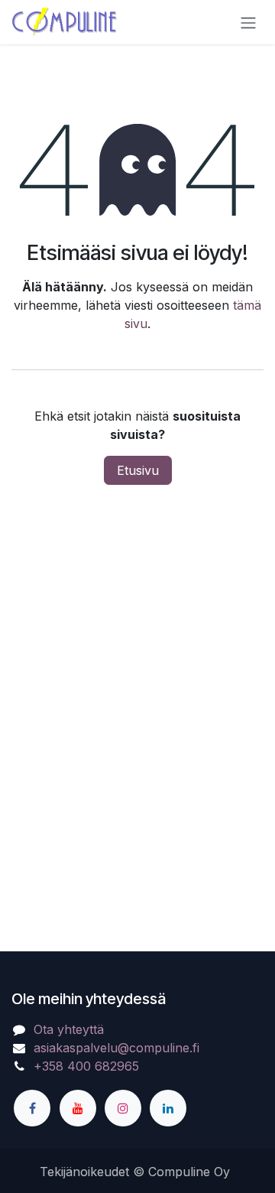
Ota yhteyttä (69, 1029)
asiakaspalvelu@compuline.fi (116, 1047)
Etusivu (138, 470)
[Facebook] (32, 1108)
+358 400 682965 (86, 1066)
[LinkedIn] (168, 1108)
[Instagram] (123, 1108)
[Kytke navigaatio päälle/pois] (248, 22)
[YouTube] (78, 1108)
